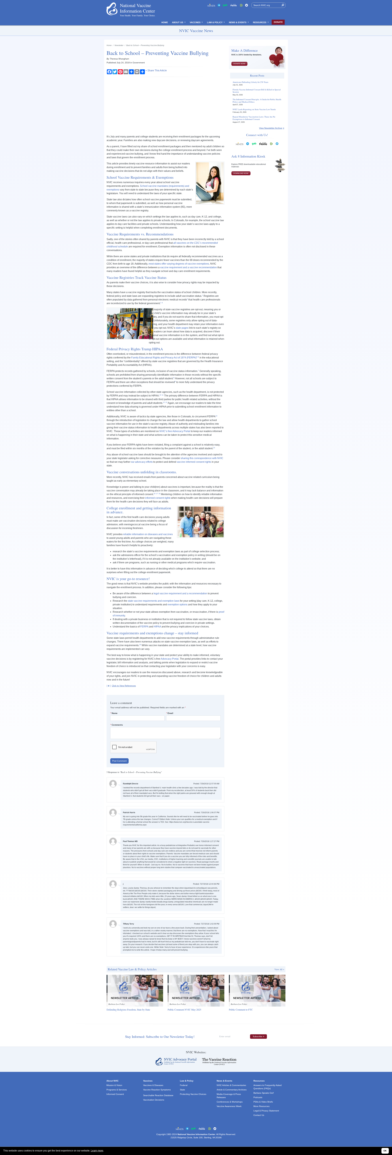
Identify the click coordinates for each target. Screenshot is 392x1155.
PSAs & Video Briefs (263, 1102)
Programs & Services (116, 1089)
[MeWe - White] (234, 5)
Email (170, 713)
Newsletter (119, 45)
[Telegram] (219, 5)
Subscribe (257, 1036)
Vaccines (195, 22)
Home (164, 22)
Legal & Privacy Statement (266, 1110)
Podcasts (257, 1097)
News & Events (238, 22)
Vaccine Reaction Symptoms (157, 1089)
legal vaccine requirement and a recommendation (180, 593)
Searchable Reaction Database (158, 1095)
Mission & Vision (114, 1085)
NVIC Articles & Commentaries (231, 1085)
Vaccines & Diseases (153, 1085)
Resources (260, 22)
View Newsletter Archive (270, 128)
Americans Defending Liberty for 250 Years (250, 82)
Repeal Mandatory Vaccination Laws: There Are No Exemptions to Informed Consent (254, 118)
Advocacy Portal (170, 658)
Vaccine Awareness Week (229, 1106)
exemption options (177, 604)
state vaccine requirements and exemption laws (153, 601)
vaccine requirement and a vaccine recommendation (188, 267)
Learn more (97, 1150)
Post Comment (119, 761)
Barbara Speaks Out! (263, 1093)
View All (278, 969)
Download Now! (240, 173)
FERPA (144, 626)
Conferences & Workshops (230, 1102)
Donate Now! (239, 64)
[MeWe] (263, 143)
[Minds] (211, 5)
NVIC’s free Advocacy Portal (174, 431)
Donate (278, 22)
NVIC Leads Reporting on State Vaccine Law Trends (254, 109)
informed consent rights (157, 498)
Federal (183, 1085)
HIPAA (157, 626)
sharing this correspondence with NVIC (202, 458)
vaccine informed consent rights (194, 462)
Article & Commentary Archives (232, 1089)
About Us (178, 22)
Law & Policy (215, 22)
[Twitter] (246, 5)
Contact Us (258, 1115)
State (182, 1089)
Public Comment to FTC (241, 1009)
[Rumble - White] (271, 143)
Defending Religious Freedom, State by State (128, 1009)
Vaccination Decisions (153, 1100)
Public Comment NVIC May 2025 (184, 1009)
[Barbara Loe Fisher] (135, 990)
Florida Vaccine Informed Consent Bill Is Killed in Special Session (257, 90)
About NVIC (112, 1081)
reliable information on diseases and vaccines (148, 534)
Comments (117, 725)
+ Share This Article (156, 70)
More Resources (261, 1106)
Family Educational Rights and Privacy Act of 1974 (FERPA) (163, 357)
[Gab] (225, 5)
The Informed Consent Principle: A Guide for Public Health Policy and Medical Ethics (257, 100)
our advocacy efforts (142, 462)
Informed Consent (115, 1094)
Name (114, 713)
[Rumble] (241, 5)
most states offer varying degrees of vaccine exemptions (179, 263)
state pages (182, 328)
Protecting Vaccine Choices (193, 1094)
